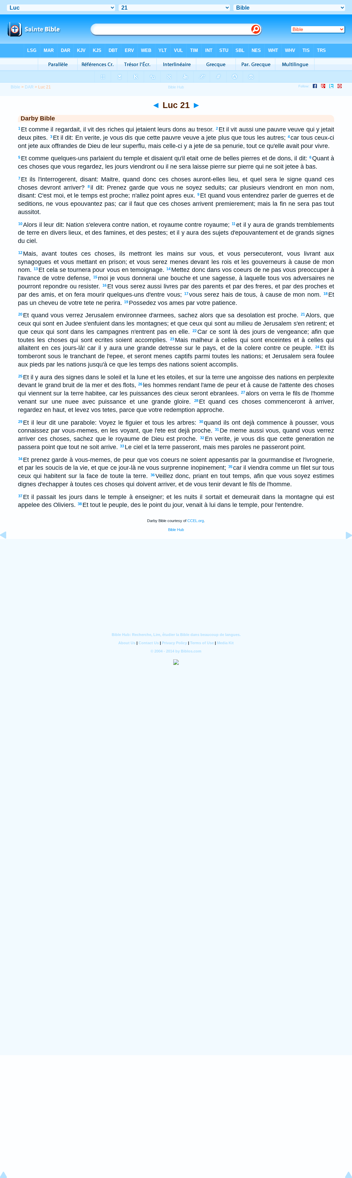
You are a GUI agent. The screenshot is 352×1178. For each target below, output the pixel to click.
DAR (29, 87)
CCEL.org (195, 521)
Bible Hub (176, 530)
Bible (15, 87)
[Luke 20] (8, 550)
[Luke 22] (343, 550)
